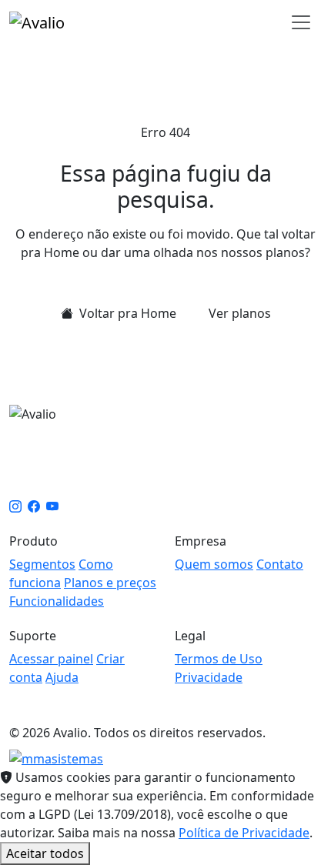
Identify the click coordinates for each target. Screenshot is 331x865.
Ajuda (62, 677)
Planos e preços (110, 582)
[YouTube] (52, 506)
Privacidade (208, 677)
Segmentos (42, 564)
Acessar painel (51, 658)
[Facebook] (34, 506)
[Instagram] (15, 506)
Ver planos (240, 313)
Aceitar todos (45, 853)
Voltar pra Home (126, 313)
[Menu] (301, 22)
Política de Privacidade (244, 832)
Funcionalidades (56, 601)
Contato (279, 564)
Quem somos (214, 564)
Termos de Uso (218, 658)
